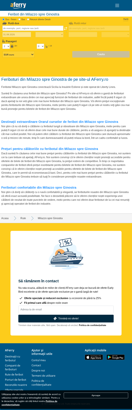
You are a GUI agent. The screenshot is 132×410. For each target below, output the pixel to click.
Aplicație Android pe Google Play (116, 357)
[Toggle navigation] (117, 5)
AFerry (9, 350)
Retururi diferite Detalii (40, 19)
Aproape (96, 395)
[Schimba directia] (65, 29)
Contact (36, 365)
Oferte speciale (14, 390)
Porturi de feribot (15, 379)
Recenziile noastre (16, 385)
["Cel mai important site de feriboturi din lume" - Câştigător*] (18, 5)
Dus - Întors (10, 19)
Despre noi (38, 370)
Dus (23, 19)
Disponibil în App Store (94, 357)
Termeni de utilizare (43, 375)
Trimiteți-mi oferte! (68, 318)
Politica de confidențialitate (92, 325)
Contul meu (39, 360)
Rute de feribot (14, 374)
